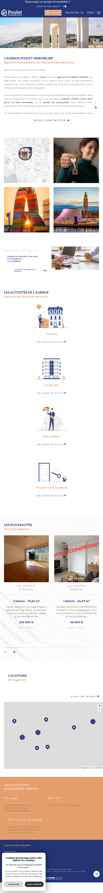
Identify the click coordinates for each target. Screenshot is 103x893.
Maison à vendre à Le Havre (16, 804)
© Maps (84, 764)
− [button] (99, 706)
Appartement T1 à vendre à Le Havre (24, 823)
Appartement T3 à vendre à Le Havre (24, 826)
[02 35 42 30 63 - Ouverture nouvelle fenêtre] (98, 874)
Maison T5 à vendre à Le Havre (21, 829)
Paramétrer (13, 884)
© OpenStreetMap (96, 764)
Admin (55, 868)
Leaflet (77, 764)
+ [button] (99, 702)
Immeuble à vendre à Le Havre (17, 807)
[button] (14, 649)
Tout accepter (34, 884)
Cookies (83, 868)
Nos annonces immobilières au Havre (64, 802)
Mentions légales (46, 868)
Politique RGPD (73, 868)
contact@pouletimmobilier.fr (17, 851)
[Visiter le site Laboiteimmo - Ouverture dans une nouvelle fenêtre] (51, 873)
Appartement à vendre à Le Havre (19, 802)
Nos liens (63, 868)
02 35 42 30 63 (10, 848)
